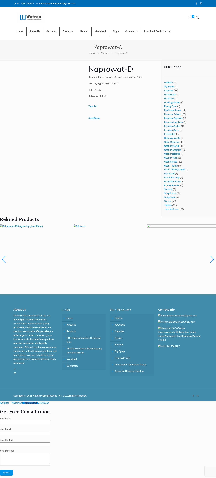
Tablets (105, 53)
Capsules (119, 331)
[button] (212, 259)
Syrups (118, 338)
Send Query (94, 118)
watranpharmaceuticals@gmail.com (57, 3)
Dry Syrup (120, 351)
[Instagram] (201, 3)
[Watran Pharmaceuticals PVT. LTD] (31, 15)
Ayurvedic (120, 325)
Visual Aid (72, 359)
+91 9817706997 (25, 3)
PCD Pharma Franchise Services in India (84, 340)
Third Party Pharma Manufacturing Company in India (84, 350)
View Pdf (92, 106)
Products (71, 331)
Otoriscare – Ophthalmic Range (130, 364)
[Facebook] (196, 3)
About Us (71, 325)
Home (92, 53)
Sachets (119, 344)
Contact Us (72, 366)
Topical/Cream (122, 358)
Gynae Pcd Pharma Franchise (129, 371)
